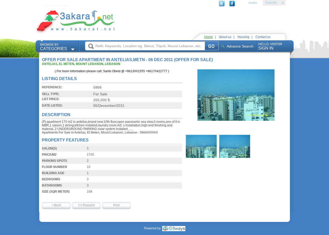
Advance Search (240, 46)
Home (208, 37)
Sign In (270, 46)
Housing (243, 37)
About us (225, 37)
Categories (53, 47)
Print (116, 205)
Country (270, 3)
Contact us (262, 37)
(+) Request (86, 205)
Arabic (252, 3)
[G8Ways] (173, 228)
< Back (56, 205)
